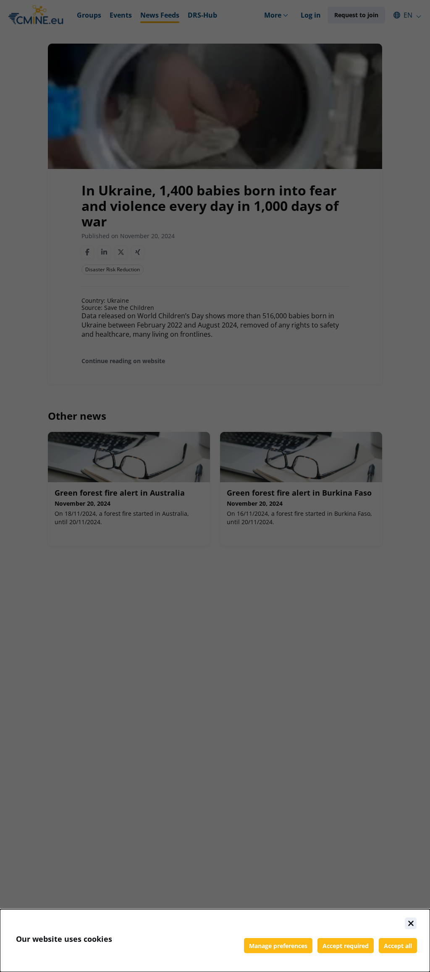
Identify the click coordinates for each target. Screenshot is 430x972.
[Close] (411, 923)
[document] (215, 940)
